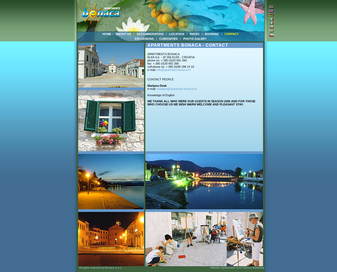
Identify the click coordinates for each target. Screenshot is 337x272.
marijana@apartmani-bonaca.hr (177, 88)
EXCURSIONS (144, 38)
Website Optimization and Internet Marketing (237, 267)
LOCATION (176, 34)
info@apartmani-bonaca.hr (174, 69)
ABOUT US (123, 34)
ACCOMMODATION (150, 34)
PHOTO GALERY (195, 38)
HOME (106, 34)
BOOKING (212, 34)
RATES (194, 34)
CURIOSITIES (168, 38)
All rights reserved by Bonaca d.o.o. (99, 267)
